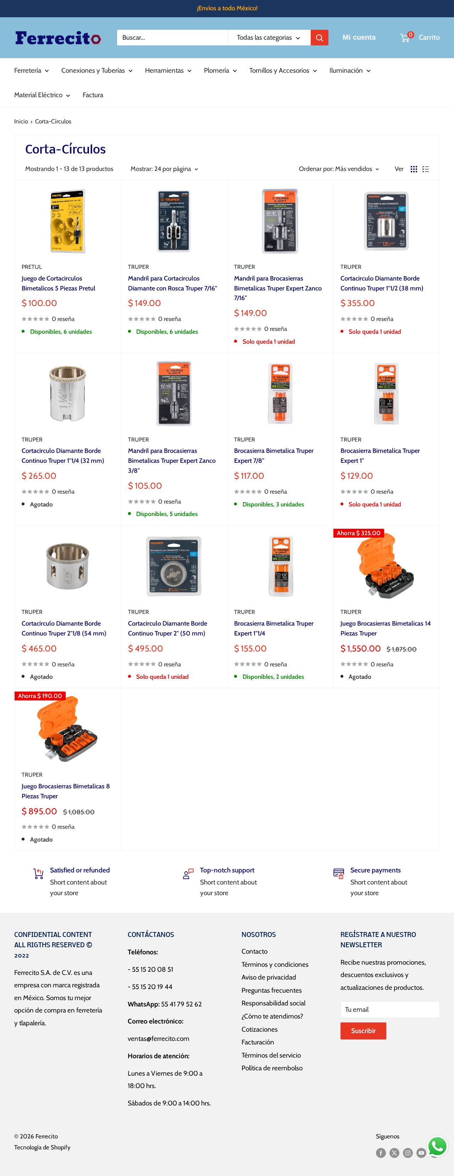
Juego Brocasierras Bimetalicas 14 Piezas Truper (385, 628)
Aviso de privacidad (269, 977)
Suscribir (363, 1031)
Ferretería (27, 70)
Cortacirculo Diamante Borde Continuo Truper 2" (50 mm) (167, 628)
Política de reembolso (272, 1068)
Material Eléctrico (38, 95)
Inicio (21, 121)
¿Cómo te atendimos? (272, 1016)
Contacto (254, 951)
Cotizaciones (260, 1029)
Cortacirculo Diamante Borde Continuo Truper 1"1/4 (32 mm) (63, 456)
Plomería (216, 70)
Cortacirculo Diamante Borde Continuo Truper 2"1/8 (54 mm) (64, 628)
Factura (93, 95)
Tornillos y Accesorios (279, 70)
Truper (138, 267)
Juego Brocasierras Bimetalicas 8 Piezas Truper (66, 791)
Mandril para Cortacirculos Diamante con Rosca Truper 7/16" (172, 283)
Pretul (32, 267)
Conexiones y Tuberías (93, 70)
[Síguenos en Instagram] (408, 1152)
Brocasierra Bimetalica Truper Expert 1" (380, 456)
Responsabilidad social (273, 1003)
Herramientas (164, 70)
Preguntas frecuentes (272, 990)
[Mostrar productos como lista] (425, 169)
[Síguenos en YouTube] (421, 1152)
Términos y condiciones (275, 964)
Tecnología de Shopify (42, 1147)
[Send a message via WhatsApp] (437, 1146)
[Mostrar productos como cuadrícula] (414, 169)
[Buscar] (319, 37)
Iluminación (346, 70)
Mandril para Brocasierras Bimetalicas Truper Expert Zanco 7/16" (278, 288)
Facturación (258, 1042)
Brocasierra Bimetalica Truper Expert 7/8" (274, 456)
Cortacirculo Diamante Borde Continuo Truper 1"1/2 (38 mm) (381, 283)
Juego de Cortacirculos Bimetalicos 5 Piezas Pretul (58, 283)
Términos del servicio (271, 1055)
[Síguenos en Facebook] (381, 1152)
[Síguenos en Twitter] (394, 1152)
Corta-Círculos (53, 121)
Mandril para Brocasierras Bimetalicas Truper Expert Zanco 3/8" (172, 461)
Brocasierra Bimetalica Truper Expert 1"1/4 (274, 628)
